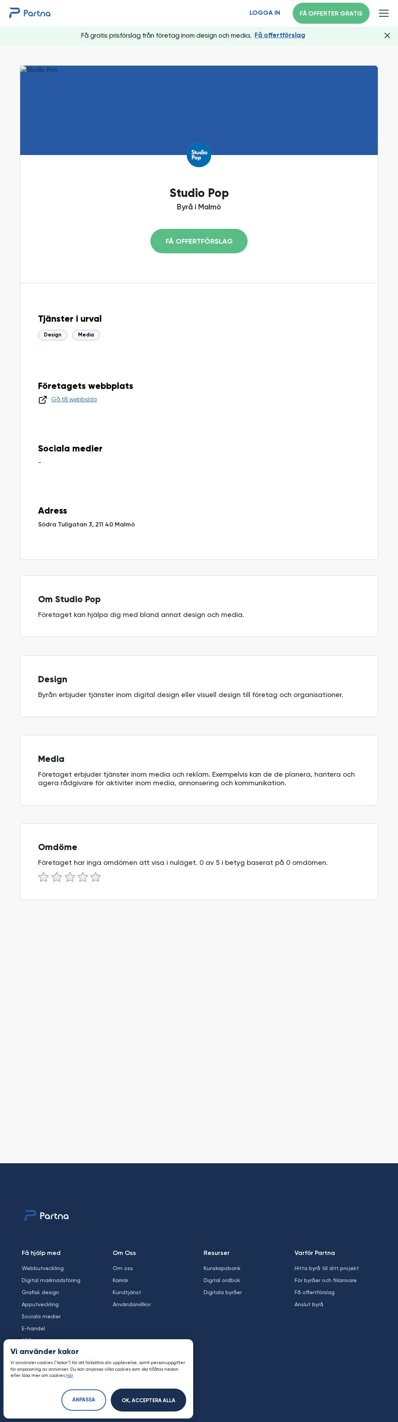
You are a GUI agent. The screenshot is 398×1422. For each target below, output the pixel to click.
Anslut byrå (309, 1304)
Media (86, 335)
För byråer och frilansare (326, 1280)
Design (52, 335)
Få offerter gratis (331, 14)
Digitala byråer (223, 1292)
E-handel (33, 1328)
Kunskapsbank (222, 1268)
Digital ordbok (222, 1280)
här (69, 1375)
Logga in (265, 13)
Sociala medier (41, 1316)
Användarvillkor (132, 1304)
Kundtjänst (127, 1292)
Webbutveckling (43, 1268)
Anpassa (83, 1400)
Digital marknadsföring (51, 1280)
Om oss (123, 1268)
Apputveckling (40, 1304)
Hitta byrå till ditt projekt (327, 1268)
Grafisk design (40, 1292)
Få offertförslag (280, 35)
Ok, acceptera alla (148, 1400)
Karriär (120, 1280)
